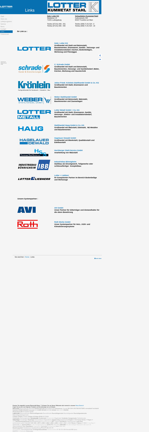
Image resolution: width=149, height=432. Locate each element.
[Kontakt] (6, 29)
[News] (6, 26)
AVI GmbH (58, 208)
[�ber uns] (6, 19)
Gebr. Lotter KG (61, 43)
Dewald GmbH (69, 138)
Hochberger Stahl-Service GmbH (68, 150)
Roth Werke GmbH (62, 222)
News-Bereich (80, 405)
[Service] (6, 24)
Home (27, 257)
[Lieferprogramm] (6, 21)
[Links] (6, 31)
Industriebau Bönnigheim (65, 162)
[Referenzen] (6, 34)
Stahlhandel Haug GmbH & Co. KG (69, 125)
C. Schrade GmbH (62, 64)
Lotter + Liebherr (61, 175)
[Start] (6, 16)
